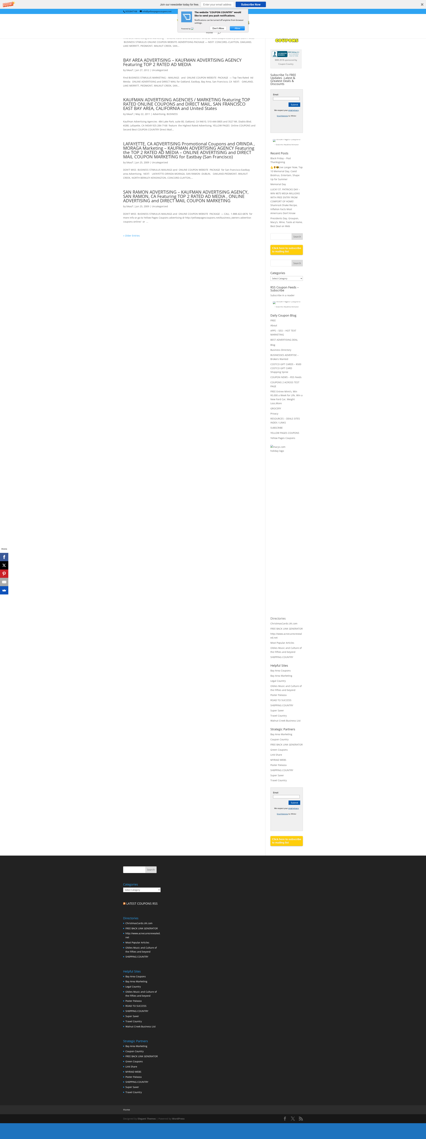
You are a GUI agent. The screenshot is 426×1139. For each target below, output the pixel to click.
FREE (273, 320)
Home (209, 32)
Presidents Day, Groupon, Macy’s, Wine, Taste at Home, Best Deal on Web (286, 222)
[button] (213, 4)
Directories (278, 618)
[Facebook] (4, 557)
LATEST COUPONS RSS (142, 903)
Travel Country (278, 715)
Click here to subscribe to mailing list (286, 250)
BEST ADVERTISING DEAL (284, 339)
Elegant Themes (147, 1118)
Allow (237, 28)
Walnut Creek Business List (285, 720)
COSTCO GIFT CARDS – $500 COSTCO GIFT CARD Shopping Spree (285, 368)
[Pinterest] (4, 574)
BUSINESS (172, 114)
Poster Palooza (278, 695)
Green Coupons (279, 749)
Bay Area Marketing (281, 675)
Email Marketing (282, 116)
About (273, 325)
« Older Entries (131, 235)
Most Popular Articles (282, 642)
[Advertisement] (283, 510)
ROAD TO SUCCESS (280, 700)
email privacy (293, 110)
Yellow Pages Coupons (282, 438)
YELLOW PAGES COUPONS (284, 432)
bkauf (129, 70)
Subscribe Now (250, 4)
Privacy (274, 413)
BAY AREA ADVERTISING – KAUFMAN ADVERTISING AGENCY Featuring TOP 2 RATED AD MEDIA (182, 62)
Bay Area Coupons (280, 670)
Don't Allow (218, 28)
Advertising (159, 114)
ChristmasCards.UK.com (283, 623)
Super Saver (277, 710)
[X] (4, 565)
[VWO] (194, 28)
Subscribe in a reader (282, 295)
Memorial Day (278, 184)
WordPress (178, 1118)
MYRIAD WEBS (278, 759)
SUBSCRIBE (276, 427)
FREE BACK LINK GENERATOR (286, 628)
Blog (272, 344)
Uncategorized (160, 70)
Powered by (186, 28)
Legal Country (278, 680)
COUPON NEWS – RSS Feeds (286, 377)
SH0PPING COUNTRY (281, 657)
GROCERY (275, 408)
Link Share (276, 754)
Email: (276, 94)
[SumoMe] (4, 590)
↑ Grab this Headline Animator (287, 144)
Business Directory (280, 349)
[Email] (4, 582)
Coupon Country (279, 739)
